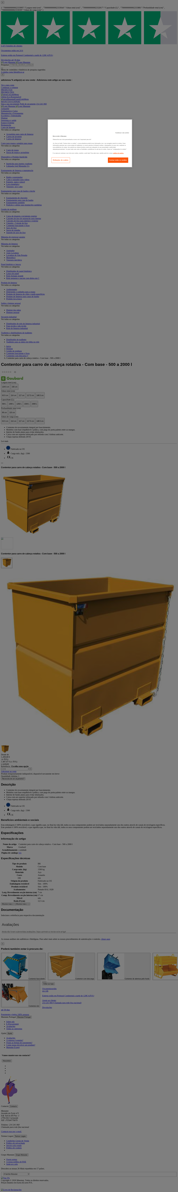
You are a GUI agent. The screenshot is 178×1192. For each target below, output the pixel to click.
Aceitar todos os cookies (118, 160)
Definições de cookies (61, 160)
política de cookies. (118, 153)
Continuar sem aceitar (122, 132)
